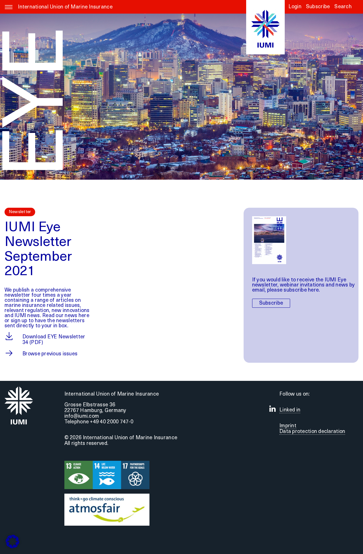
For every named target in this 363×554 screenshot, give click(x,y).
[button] (343, 8)
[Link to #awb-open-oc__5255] (9, 10)
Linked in (289, 410)
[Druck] (106, 496)
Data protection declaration (312, 431)
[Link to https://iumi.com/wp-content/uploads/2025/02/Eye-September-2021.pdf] (8, 336)
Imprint (287, 426)
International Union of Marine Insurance (65, 7)
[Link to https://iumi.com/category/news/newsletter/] (8, 353)
